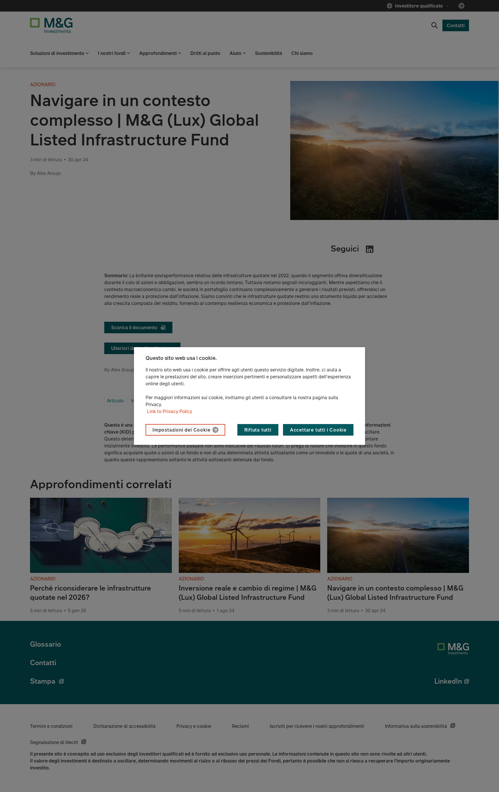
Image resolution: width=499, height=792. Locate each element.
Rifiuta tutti (257, 430)
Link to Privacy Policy (169, 411)
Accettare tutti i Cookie (318, 430)
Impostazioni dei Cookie (181, 430)
